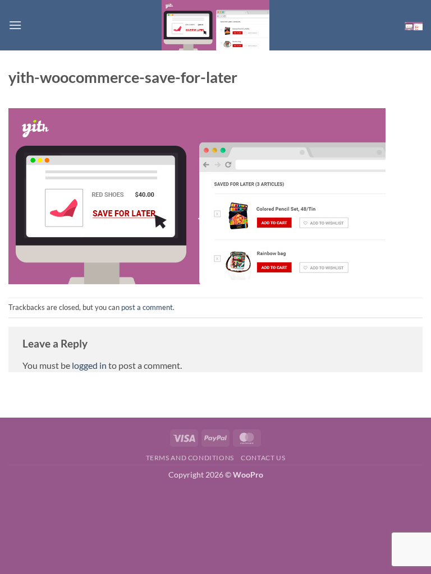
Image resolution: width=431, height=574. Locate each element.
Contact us (263, 457)
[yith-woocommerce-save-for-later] (197, 194)
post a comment (147, 307)
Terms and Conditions (190, 457)
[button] (15, 25)
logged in (89, 365)
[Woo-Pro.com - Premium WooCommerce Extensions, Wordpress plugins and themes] (215, 25)
